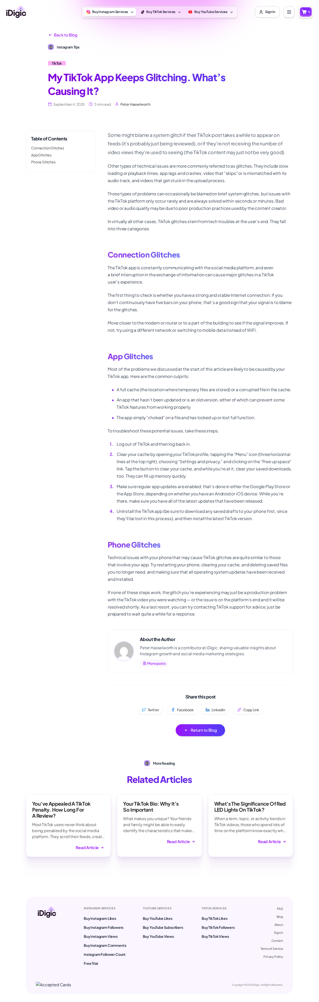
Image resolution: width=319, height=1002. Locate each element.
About (278, 925)
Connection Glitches (47, 148)
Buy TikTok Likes (214, 918)
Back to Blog (66, 34)
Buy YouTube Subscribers (163, 927)
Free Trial (91, 963)
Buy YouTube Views (158, 936)
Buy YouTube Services (211, 12)
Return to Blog (204, 730)
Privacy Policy (273, 957)
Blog (280, 917)
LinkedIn (218, 709)
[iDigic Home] (16, 12)
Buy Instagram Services (110, 12)
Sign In (278, 933)
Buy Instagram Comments (105, 945)
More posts (156, 663)
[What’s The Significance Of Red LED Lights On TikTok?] (250, 826)
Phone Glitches (43, 162)
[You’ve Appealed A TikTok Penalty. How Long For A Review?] (68, 826)
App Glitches (41, 155)
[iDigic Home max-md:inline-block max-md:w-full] (47, 936)
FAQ (280, 909)
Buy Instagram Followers (103, 927)
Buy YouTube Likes (157, 918)
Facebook (185, 709)
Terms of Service (272, 949)
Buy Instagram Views (101, 936)
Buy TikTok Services (160, 12)
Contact (277, 941)
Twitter (153, 709)
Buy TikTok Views (215, 936)
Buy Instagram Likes (100, 918)
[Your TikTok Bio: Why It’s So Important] (159, 826)
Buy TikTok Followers (218, 927)
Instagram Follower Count (105, 954)
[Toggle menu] (289, 11)
